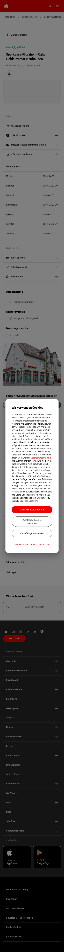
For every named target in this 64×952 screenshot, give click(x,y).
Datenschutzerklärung (41, 458)
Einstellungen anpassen (32, 533)
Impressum (43, 545)
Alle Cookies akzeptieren (32, 510)
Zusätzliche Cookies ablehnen (32, 521)
